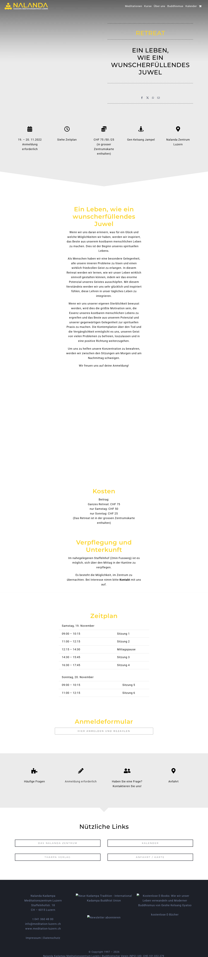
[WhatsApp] (153, 98)
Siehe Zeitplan (67, 139)
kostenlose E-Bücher (165, 914)
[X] (147, 98)
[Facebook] (142, 98)
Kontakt (125, 579)
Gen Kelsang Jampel (141, 139)
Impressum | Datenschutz (43, 937)
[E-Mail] (158, 98)
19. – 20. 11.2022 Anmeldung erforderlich (30, 144)
